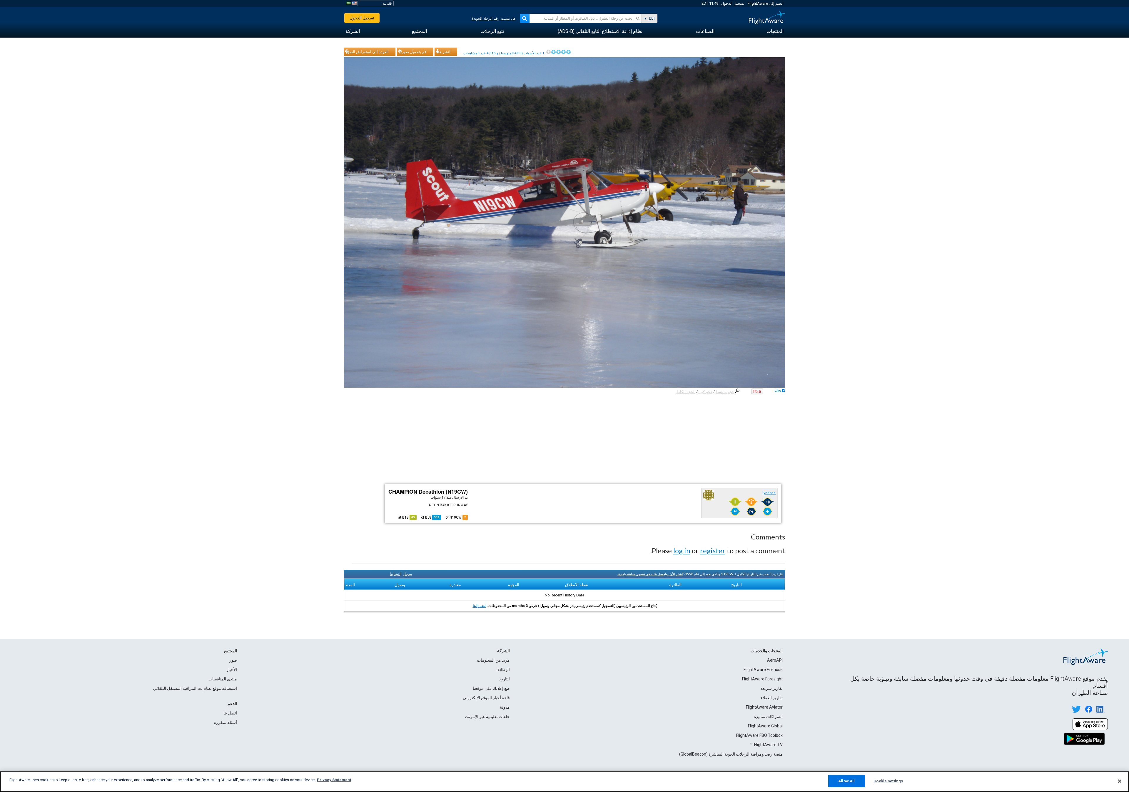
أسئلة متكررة (225, 722)
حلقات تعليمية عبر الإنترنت (487, 716)
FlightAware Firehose (763, 669)
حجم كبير (705, 392)
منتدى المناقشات (222, 679)
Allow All (846, 781)
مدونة (505, 707)
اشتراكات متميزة (768, 716)
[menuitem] (775, 31)
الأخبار (231, 669)
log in (681, 550)
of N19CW (455, 517)
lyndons (769, 493)
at (406, 517)
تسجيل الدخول (733, 3)
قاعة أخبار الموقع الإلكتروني (486, 697)
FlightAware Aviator (764, 707)
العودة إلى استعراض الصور (367, 51)
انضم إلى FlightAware (766, 3)
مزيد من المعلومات (493, 660)
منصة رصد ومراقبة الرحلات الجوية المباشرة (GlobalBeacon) (731, 754)
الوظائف (502, 669)
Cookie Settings (888, 781)
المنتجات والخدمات (767, 650)
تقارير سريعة (771, 688)
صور (233, 660)
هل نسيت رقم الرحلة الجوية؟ (493, 18)
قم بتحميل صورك (412, 51)
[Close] (1119, 781)
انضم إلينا (479, 606)
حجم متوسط (725, 392)
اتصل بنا (230, 713)
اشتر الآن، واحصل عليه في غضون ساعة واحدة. (650, 574)
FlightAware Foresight (762, 679)
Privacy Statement (334, 780)
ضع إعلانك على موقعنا (491, 688)
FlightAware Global (765, 726)
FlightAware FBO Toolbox (759, 735)
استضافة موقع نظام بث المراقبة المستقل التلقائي (195, 688)
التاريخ (504, 679)
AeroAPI (775, 660)
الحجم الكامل (685, 392)
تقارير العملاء (772, 697)
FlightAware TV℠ (766, 744)
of (430, 517)
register (712, 550)
